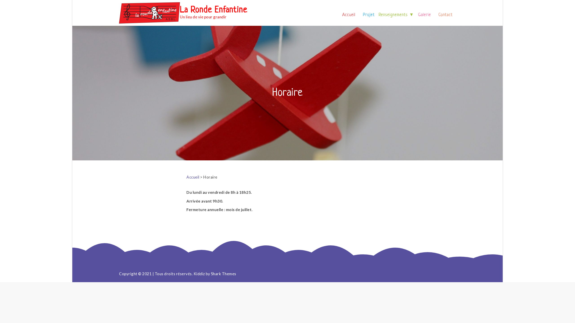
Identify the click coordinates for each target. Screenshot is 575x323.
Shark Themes (223, 273)
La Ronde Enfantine (213, 10)
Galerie (424, 15)
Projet (369, 15)
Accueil (348, 15)
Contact (445, 15)
